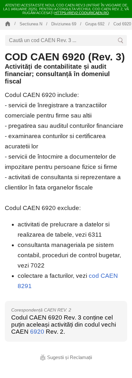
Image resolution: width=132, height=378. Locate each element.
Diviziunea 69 (63, 24)
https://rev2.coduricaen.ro (81, 13)
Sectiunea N (31, 24)
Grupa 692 (94, 24)
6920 (37, 331)
